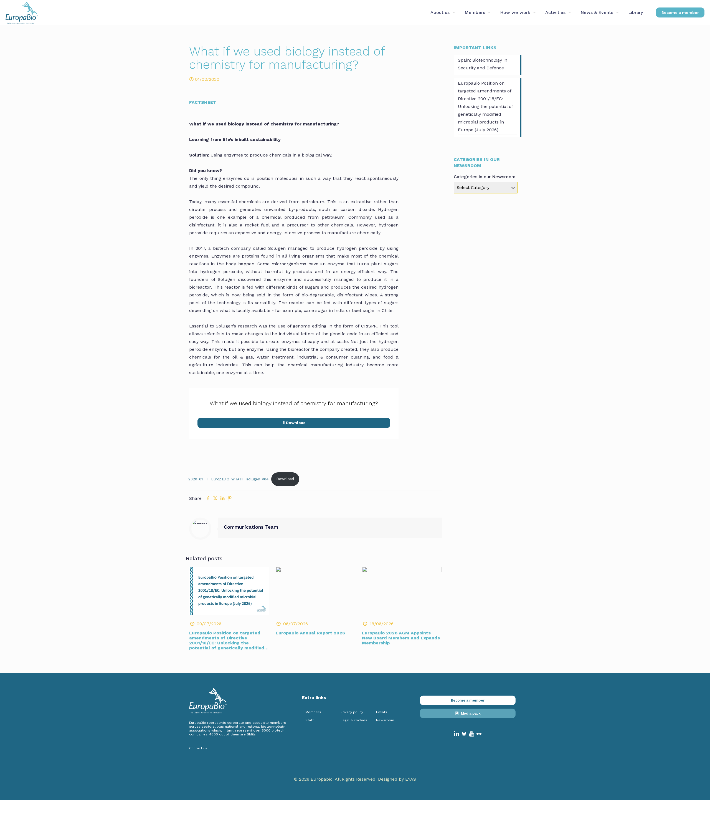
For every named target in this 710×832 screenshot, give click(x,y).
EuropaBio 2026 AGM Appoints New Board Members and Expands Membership (401, 638)
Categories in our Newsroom (485, 176)
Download (285, 479)
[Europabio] (22, 12)
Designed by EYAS (397, 779)
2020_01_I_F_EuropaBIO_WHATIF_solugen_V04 (228, 479)
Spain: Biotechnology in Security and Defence (482, 63)
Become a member (680, 12)
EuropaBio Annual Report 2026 (310, 633)
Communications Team (251, 527)
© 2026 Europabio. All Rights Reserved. (336, 779)
